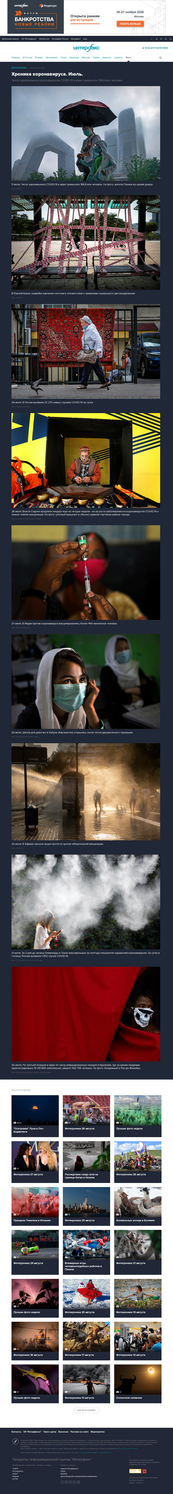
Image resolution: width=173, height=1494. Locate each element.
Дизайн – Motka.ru (136, 1483)
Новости (106, 57)
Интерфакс (86, 48)
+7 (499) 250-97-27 (104, 1453)
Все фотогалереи (86, 1410)
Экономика (51, 57)
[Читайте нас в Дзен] (62, 1482)
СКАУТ (15, 1474)
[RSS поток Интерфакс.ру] (74, 1482)
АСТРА (15, 1479)
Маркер (15, 1476)
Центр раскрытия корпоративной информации (79, 1476)
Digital (96, 57)
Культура (74, 57)
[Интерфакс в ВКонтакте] (70, 1482)
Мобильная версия (10, 39)
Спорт (63, 57)
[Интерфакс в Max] (78, 1482)
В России (27, 57)
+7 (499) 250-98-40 (85, 1453)
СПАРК (15, 1469)
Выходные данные (136, 1480)
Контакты (16, 1431)
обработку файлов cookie (127, 1449)
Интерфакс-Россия (60, 39)
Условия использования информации (143, 1478)
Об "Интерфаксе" (29, 39)
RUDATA (64, 1474)
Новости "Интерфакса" (69, 1469)
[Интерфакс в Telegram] (66, 1482)
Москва (86, 57)
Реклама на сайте (79, 1431)
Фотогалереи (18, 68)
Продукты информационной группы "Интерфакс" (52, 1459)
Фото (128, 57)
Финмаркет (76, 39)
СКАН (63, 1471)
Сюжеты (118, 57)
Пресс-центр (50, 1431)
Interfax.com (44, 39)
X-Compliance (17, 1471)
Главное (15, 57)
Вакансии (63, 1431)
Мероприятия (97, 1431)
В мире (39, 57)
